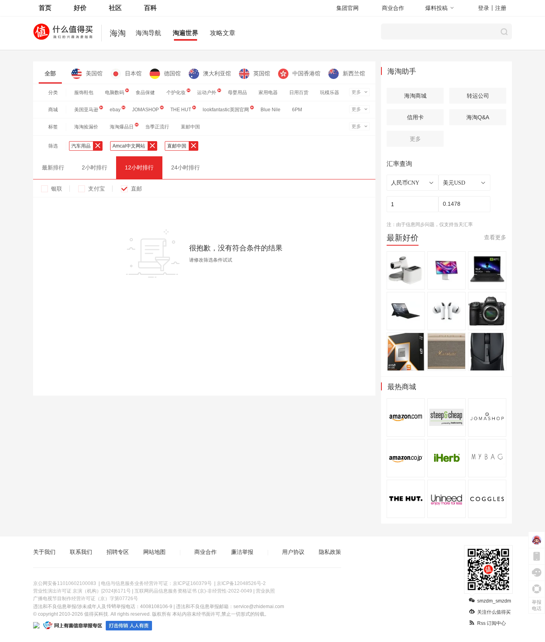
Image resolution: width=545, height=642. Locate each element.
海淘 (118, 33)
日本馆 (133, 73)
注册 (500, 8)
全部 (50, 73)
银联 (56, 188)
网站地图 (154, 552)
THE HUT (180, 109)
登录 (483, 8)
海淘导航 (148, 33)
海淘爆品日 (122, 127)
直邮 (136, 188)
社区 (115, 7)
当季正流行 (157, 127)
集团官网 (347, 8)
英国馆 (261, 73)
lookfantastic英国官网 (226, 109)
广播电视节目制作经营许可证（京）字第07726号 (85, 598)
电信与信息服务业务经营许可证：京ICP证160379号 (156, 583)
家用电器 (268, 92)
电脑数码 (114, 92)
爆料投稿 (436, 8)
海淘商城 (415, 96)
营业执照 (265, 591)
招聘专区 (118, 552)
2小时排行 (94, 167)
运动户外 (206, 92)
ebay (115, 109)
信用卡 (415, 117)
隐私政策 (330, 552)
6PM (297, 109)
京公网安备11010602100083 (64, 583)
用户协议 (293, 552)
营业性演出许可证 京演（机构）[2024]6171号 (82, 591)
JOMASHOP (145, 109)
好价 (80, 7)
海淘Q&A (477, 117)
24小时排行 (185, 167)
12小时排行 (139, 167)
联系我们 (81, 552)
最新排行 (53, 167)
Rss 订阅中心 (491, 623)
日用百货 (298, 92)
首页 (45, 7)
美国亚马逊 (86, 109)
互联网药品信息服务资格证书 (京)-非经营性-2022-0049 (193, 591)
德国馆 (172, 73)
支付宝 (96, 188)
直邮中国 (190, 127)
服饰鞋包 (83, 92)
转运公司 (478, 96)
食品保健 (145, 92)
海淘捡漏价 (86, 127)
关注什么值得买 (494, 612)
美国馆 (94, 73)
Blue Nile (270, 109)
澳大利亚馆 (217, 73)
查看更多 (495, 237)
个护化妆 (176, 92)
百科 (150, 7)
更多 (356, 92)
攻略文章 (222, 33)
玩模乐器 (329, 92)
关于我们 (44, 552)
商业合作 (393, 8)
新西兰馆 (354, 73)
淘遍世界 (185, 33)
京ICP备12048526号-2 (241, 583)
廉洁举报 (242, 552)
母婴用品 (237, 92)
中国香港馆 (306, 73)
